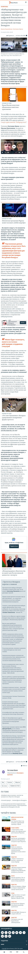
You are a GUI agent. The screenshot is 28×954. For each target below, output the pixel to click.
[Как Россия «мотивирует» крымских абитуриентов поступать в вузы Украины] (6, 838)
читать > (23, 322)
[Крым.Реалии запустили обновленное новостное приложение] (14, 94)
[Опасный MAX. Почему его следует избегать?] (6, 912)
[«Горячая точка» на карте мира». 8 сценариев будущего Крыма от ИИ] (6, 894)
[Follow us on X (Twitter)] (6, 932)
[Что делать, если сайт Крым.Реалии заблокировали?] (6, 919)
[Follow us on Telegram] (20, 932)
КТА (11, 952)
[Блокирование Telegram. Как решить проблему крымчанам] (6, 903)
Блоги (13, 876)
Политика (4, 6)
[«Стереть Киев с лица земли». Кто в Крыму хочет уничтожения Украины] (6, 829)
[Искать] (23, 952)
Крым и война (15, 828)
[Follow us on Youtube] (9, 932)
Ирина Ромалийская (6, 29)
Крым (12, 893)
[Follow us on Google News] (16, 932)
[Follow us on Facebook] (2, 932)
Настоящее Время (18, 29)
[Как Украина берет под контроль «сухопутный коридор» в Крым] (6, 818)
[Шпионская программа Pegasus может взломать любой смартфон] (14, 210)
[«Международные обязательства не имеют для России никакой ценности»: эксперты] (14, 560)
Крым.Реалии (10, 143)
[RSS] (2, 936)
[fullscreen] (25, 152)
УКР (17, 952)
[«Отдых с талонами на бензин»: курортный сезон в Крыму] (6, 858)
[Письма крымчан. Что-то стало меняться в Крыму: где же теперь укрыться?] (6, 877)
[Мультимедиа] (4, 952)
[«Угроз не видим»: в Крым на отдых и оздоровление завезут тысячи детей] (6, 886)
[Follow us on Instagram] (13, 932)
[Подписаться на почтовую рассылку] (9, 936)
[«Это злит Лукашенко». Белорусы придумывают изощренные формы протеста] (14, 405)
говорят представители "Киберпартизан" (13, 122)
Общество (14, 836)
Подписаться (14, 546)
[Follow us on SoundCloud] (24, 932)
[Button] (10, 36)
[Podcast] (6, 936)
